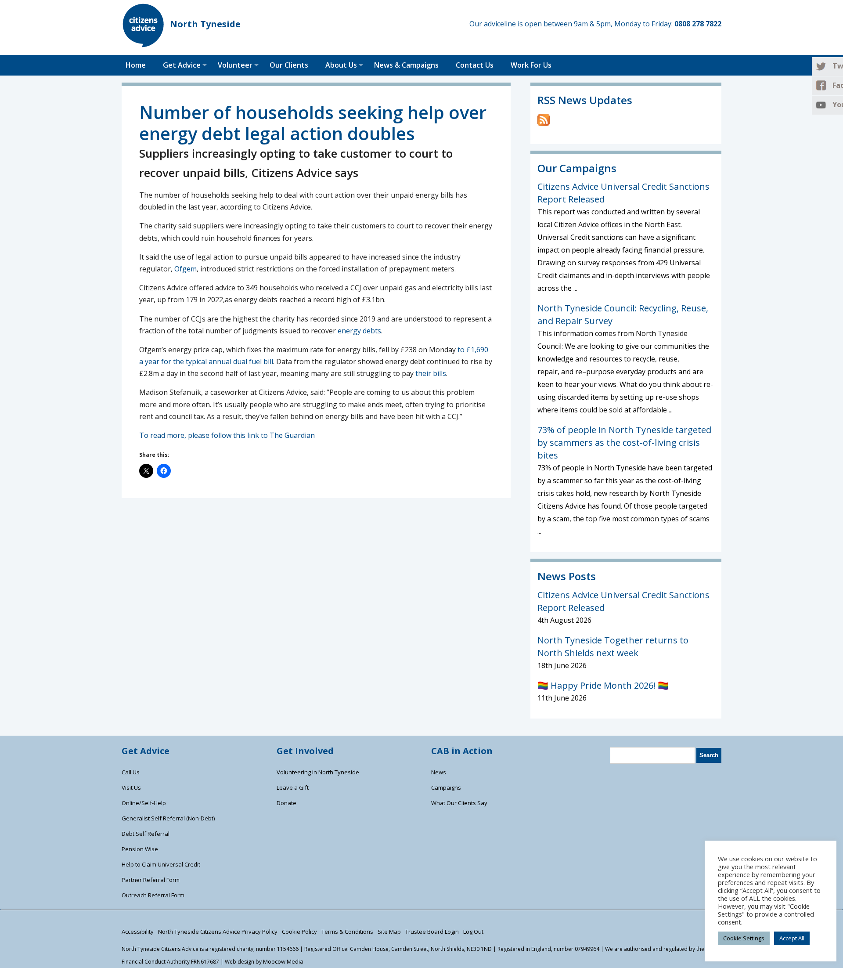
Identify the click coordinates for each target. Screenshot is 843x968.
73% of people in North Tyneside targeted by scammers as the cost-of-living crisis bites (624, 442)
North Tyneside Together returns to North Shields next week (612, 646)
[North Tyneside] (144, 45)
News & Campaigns (406, 65)
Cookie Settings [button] (743, 938)
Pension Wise (140, 849)
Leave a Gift (293, 787)
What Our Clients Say (459, 803)
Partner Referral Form (151, 880)
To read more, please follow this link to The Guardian (227, 435)
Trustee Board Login (432, 931)
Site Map (389, 931)
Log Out (473, 931)
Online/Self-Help (144, 803)
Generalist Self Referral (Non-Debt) (168, 818)
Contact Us (475, 65)
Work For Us (531, 65)
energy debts (359, 331)
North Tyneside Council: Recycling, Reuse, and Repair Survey (622, 314)
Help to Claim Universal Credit (161, 864)
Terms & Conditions (347, 931)
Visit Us (131, 787)
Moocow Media (283, 961)
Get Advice (182, 65)
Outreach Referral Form (153, 895)
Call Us (131, 772)
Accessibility (138, 931)
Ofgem (185, 269)
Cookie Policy (299, 931)
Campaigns (446, 787)
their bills (430, 373)
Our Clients (289, 65)
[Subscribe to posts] (543, 123)
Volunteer (235, 65)
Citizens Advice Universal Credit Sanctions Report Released (623, 193)
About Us (341, 65)
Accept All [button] (791, 938)
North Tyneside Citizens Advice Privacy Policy (217, 931)
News (438, 772)
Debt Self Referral (145, 834)
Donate (286, 803)
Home (136, 65)
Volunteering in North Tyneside (318, 772)
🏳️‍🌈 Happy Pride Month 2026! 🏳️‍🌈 (603, 685)
